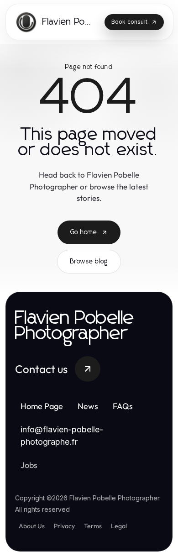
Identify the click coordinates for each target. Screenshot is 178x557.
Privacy (64, 526)
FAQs (123, 406)
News (88, 406)
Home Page (42, 406)
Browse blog (89, 261)
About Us (32, 526)
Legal (119, 526)
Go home (83, 232)
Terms (93, 526)
